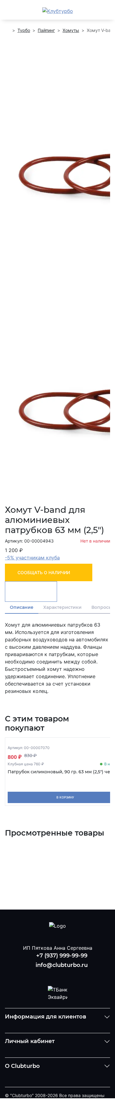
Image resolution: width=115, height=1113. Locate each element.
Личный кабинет (30, 1041)
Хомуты (71, 30)
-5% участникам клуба (32, 558)
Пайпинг (46, 30)
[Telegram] (73, 974)
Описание (21, 607)
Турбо (23, 30)
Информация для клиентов (45, 1016)
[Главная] (7, 30)
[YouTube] (57, 974)
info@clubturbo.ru (62, 965)
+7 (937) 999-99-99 (61, 955)
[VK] (41, 974)
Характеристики (62, 607)
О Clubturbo (22, 1066)
